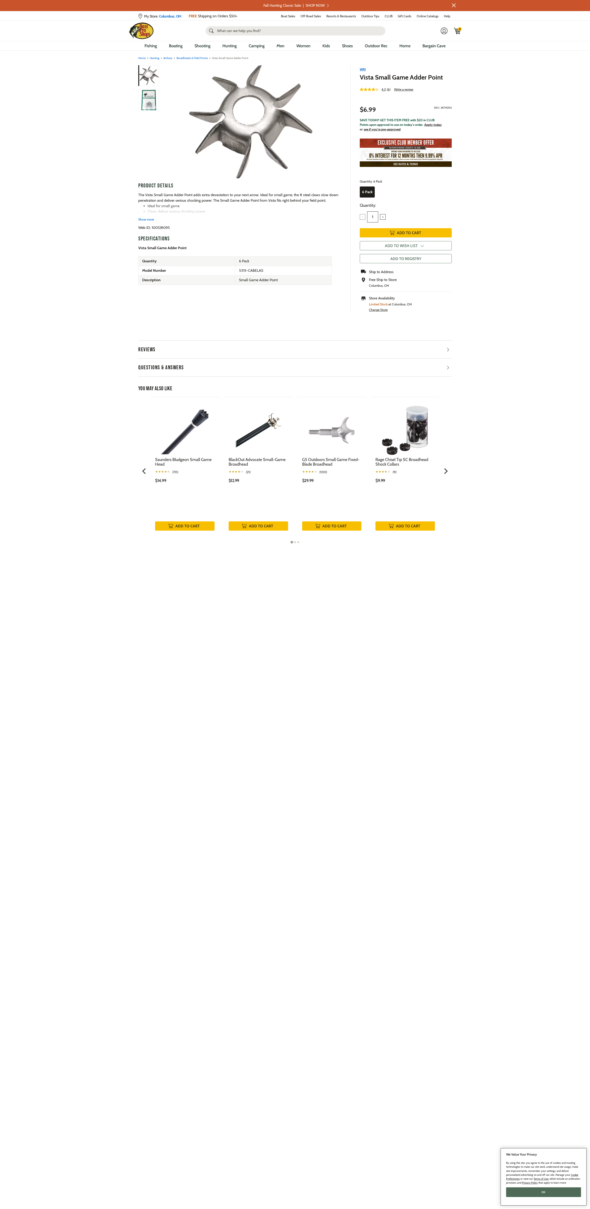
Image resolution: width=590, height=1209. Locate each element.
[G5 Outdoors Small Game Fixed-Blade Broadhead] (332, 427)
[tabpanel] (185, 469)
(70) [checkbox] (175, 472)
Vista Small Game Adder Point (401, 77)
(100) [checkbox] (323, 472)
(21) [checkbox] (248, 472)
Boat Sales (288, 16)
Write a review (403, 89)
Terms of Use (541, 1178)
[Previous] (166, 122)
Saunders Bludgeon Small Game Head (183, 462)
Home (404, 45)
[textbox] (372, 216)
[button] (454, 5)
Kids (326, 45)
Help (447, 16)
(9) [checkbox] (394, 472)
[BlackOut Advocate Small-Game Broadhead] (258, 427)
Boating (176, 45)
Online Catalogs (428, 16)
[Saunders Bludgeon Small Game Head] (185, 427)
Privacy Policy (530, 1182)
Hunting (229, 45)
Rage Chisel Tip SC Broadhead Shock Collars (401, 462)
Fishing (151, 45)
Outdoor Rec (376, 45)
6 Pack (367, 192)
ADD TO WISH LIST (401, 245)
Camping (257, 45)
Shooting (202, 45)
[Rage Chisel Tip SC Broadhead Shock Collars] (405, 427)
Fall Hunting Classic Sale (294, 5)
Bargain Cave (433, 45)
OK (544, 1192)
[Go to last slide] (144, 471)
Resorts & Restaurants (341, 16)
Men (280, 45)
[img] (457, 31)
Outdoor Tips (370, 16)
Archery (167, 58)
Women (303, 45)
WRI (363, 69)
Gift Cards (404, 16)
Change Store (378, 310)
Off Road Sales (311, 16)
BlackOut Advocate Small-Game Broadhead (257, 462)
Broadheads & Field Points (192, 58)
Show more (146, 219)
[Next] (335, 122)
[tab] (291, 542)
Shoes (347, 45)
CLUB (388, 16)
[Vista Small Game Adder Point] (250, 121)
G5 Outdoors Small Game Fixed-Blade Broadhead (331, 462)
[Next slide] (445, 471)
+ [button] (383, 217)
